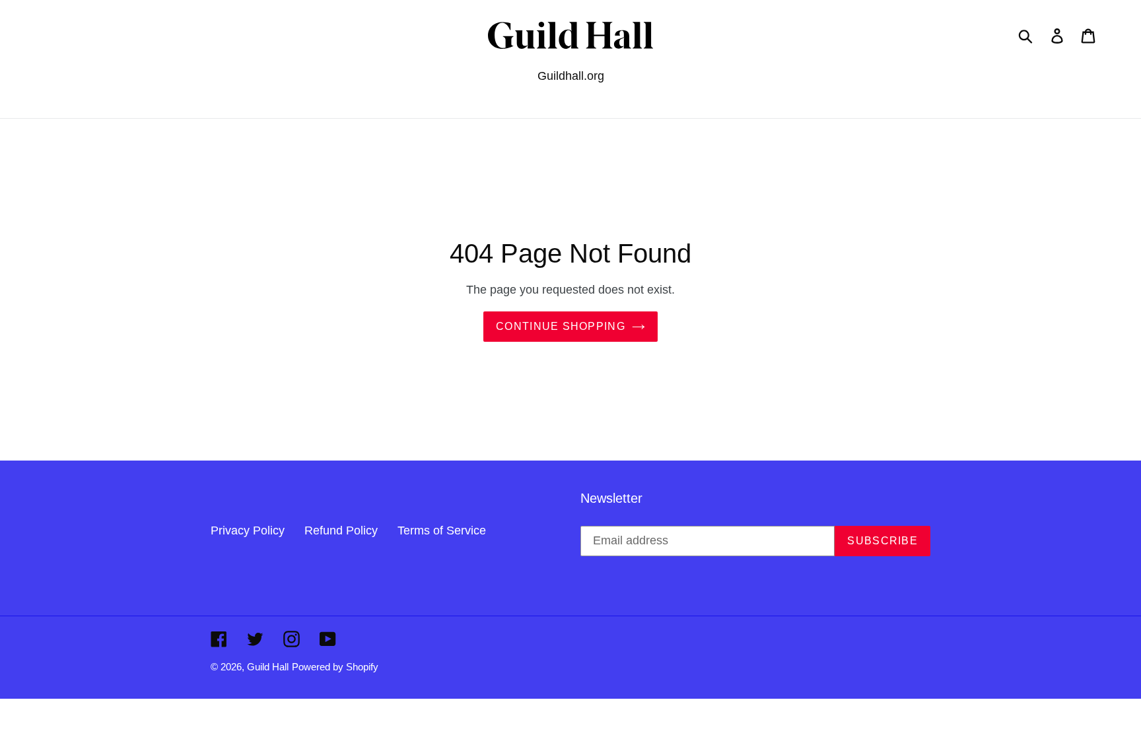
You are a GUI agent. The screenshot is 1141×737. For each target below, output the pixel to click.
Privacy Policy (248, 530)
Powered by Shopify (335, 666)
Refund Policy (341, 530)
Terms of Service (442, 530)
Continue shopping (560, 326)
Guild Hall (268, 666)
